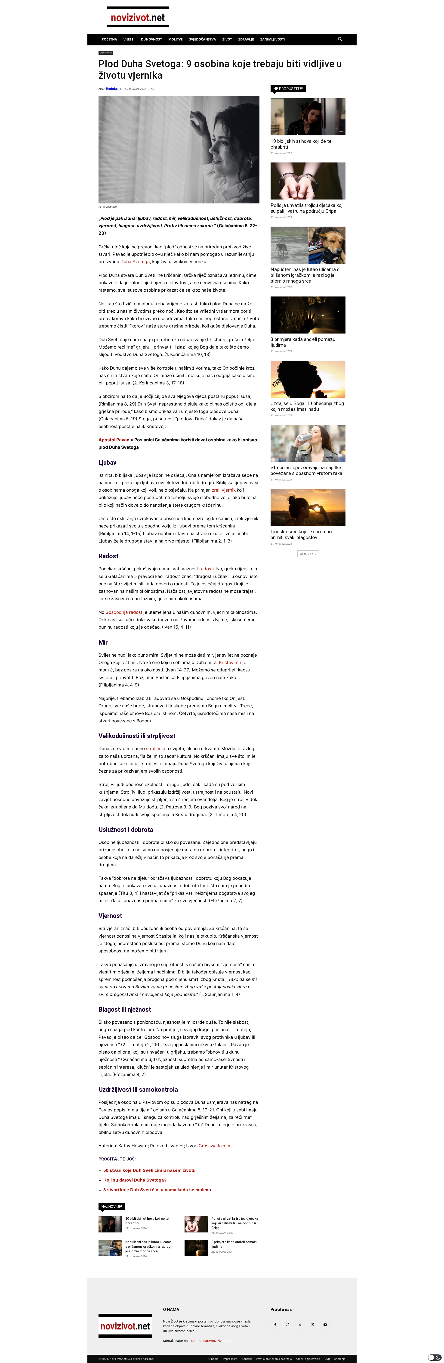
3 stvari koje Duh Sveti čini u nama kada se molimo (157, 1189)
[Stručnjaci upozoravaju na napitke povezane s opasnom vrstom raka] (308, 443)
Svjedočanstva (202, 39)
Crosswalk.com (214, 1145)
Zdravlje (246, 39)
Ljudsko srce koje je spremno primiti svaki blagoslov (301, 534)
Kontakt (247, 1359)
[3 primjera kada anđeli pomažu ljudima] (196, 1248)
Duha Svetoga (135, 261)
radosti (206, 568)
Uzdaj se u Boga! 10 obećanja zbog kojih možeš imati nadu (307, 406)
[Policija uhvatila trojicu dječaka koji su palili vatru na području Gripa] (196, 1224)
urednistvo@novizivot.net (211, 1340)
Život (227, 39)
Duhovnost (151, 39)
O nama (213, 1359)
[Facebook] (275, 1324)
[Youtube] (325, 1324)
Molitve (175, 39)
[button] (339, 39)
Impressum (230, 1359)
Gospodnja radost (123, 612)
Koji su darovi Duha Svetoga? (135, 1180)
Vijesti (129, 39)
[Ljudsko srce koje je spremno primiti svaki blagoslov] (308, 507)
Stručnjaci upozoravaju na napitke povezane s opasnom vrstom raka (306, 470)
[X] (312, 1324)
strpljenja (155, 748)
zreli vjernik (224, 490)
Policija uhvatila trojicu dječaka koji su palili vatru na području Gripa (234, 1223)
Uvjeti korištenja (335, 1359)
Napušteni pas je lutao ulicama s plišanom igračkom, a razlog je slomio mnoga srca (148, 1246)
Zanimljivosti (272, 39)
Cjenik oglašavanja (308, 1359)
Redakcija (113, 88)
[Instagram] (287, 1324)
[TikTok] (300, 1324)
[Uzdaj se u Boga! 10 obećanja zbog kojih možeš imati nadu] (308, 379)
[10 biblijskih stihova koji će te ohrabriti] (110, 1224)
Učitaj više (306, 554)
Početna (109, 39)
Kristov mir (230, 662)
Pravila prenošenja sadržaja (274, 1359)
